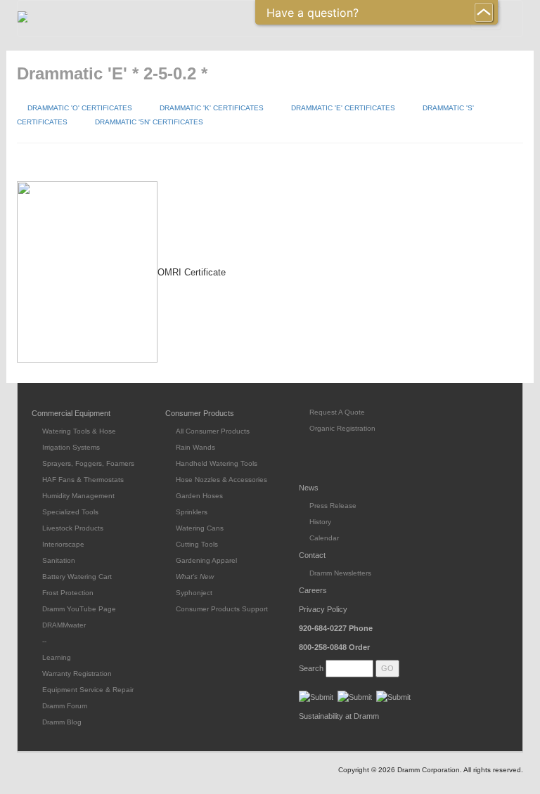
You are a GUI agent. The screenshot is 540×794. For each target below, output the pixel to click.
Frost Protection (68, 593)
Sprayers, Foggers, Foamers (88, 463)
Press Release (332, 505)
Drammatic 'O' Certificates (79, 108)
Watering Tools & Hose (79, 431)
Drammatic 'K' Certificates (212, 108)
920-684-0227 (336, 628)
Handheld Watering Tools (216, 463)
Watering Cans (200, 528)
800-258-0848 (334, 647)
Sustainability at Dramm (339, 716)
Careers (313, 590)
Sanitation (58, 560)
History (320, 522)
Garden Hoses (199, 496)
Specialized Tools (70, 512)
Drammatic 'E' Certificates (343, 108)
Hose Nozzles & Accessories (221, 479)
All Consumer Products (213, 431)
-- (44, 641)
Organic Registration (342, 428)
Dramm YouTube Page (79, 609)
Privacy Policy (323, 609)
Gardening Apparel (206, 560)
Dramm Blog (62, 722)
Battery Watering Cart (77, 576)
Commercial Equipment (71, 413)
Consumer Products (199, 413)
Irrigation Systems (71, 447)
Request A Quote (337, 412)
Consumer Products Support (222, 609)
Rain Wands (195, 447)
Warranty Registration (77, 673)
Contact (312, 555)
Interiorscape (63, 544)
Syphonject (194, 593)
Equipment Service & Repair (88, 690)
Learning (56, 657)
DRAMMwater (64, 625)
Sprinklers (191, 512)
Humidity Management (78, 496)
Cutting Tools (197, 544)
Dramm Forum (64, 706)
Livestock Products (72, 528)
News (309, 487)
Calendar (324, 538)
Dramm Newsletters (340, 573)
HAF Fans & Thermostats (83, 479)
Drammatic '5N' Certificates (149, 122)
